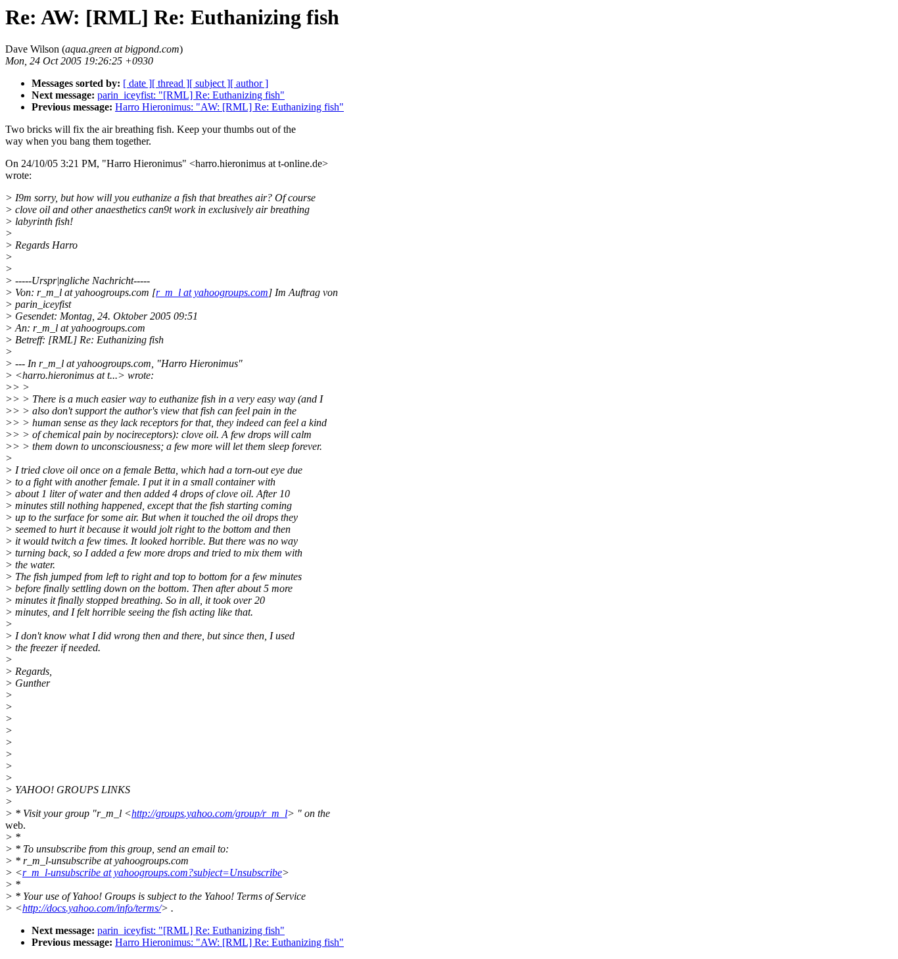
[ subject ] (209, 83)
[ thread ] (170, 83)
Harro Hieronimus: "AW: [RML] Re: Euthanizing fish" (229, 106)
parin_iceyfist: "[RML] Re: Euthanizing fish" (191, 95)
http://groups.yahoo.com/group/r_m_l (209, 813)
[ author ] (249, 83)
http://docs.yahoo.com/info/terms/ (91, 908)
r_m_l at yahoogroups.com (212, 292)
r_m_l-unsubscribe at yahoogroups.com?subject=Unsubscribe (152, 872)
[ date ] (137, 83)
